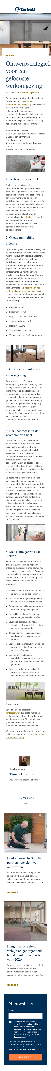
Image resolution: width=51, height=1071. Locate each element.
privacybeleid (21, 1042)
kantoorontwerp (13, 713)
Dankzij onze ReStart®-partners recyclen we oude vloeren (24, 862)
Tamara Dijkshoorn (30, 92)
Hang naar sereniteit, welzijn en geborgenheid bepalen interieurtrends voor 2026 (24, 953)
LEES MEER (12, 892)
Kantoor (10, 55)
